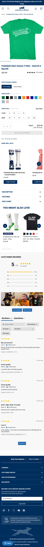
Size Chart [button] (39, 108)
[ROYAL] (31, 97)
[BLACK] (7, 97)
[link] (24, 234)
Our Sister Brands (9, 477)
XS (10, 118)
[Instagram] (4, 510)
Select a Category (34, 459)
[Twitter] (14, 510)
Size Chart (6, 201)
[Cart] (41, 8)
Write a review (27, 310)
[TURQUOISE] (36, 97)
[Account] (35, 8)
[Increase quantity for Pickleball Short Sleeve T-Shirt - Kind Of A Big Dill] (10, 127)
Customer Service (8, 472)
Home (3, 14)
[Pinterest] (24, 510)
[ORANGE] (23, 97)
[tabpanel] (22, 385)
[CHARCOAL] (11, 97)
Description (7, 192)
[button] (3, 8)
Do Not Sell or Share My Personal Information (22, 539)
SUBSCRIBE (22, 504)
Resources (6, 482)
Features (6, 197)
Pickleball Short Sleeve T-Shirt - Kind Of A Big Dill (21, 67)
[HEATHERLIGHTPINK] (7, 101)
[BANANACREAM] (40, 97)
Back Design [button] (17, 86)
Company (5, 467)
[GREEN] (3, 97)
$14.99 (6, 177)
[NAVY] (19, 97)
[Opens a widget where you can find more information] (7, 543)
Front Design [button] (7, 86)
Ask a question (17, 310)
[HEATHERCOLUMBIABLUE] (3, 101)
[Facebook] (9, 510)
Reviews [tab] (7, 318)
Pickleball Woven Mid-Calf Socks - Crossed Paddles (14, 173)
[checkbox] (6, 333)
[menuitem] (35, 8)
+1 (36, 234)
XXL (34, 118)
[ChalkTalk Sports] (22, 8)
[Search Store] (8, 8)
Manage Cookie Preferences (22, 544)
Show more (22, 443)
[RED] (27, 97)
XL (24, 113)
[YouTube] (19, 510)
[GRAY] (15, 97)
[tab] (19, 318)
